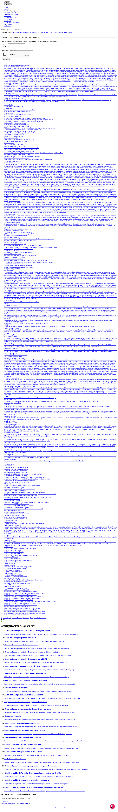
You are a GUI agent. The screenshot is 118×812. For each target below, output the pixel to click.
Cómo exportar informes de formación (15, 472)
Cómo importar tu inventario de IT (24, 542)
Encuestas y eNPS (9, 442)
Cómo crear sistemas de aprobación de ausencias (52, 192)
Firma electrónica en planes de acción (52, 346)
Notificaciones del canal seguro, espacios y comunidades (20, 548)
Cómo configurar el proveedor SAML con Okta (79, 70)
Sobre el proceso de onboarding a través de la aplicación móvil (59, 95)
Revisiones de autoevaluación (30, 431)
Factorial (27, 803)
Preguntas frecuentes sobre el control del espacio (84, 401)
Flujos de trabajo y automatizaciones (15, 409)
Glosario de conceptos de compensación (73, 277)
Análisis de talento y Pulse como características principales (80, 427)
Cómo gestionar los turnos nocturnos (19, 219)
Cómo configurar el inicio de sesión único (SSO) (94, 68)
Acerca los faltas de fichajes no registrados (66, 171)
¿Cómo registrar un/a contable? (68, 275)
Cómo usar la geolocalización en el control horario (31, 166)
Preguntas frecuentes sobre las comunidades (80, 451)
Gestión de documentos (11, 336)
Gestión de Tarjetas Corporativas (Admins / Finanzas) (68, 315)
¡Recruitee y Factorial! (24, 530)
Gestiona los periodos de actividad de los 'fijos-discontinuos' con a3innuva (65, 287)
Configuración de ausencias (12, 201)
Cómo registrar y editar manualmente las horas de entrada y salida (66, 166)
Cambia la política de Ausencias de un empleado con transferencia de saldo (75, 211)
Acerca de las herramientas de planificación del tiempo (40, 217)
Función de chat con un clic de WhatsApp (95, 363)
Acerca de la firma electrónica (99, 345)
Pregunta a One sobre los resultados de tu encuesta (19, 139)
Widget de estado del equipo (51, 176)
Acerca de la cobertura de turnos (64, 219)
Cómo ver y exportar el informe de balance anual (23, 220)
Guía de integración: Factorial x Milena (85, 283)
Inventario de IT (9, 540)
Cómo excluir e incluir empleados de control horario (56, 168)
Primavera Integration (103, 283)
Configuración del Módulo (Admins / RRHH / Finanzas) (36, 315)
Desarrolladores (9, 538)
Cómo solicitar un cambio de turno (84, 219)
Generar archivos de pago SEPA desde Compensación (45, 277)
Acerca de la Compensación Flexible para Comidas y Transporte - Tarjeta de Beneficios (29, 292)
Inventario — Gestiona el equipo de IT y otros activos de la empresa (34, 545)
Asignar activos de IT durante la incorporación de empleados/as (68, 543)
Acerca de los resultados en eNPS (62, 444)
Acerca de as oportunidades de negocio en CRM (37, 326)
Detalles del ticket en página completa (15, 568)
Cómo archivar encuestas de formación (15, 519)
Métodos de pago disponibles (12, 586)
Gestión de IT (8, 533)
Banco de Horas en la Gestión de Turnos (69, 220)
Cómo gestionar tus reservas (61, 401)
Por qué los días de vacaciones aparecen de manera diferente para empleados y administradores (76, 199)
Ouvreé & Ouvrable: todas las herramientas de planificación (97, 225)
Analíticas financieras (10, 305)
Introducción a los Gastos (11, 315)
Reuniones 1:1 (8, 454)
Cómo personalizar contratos (76, 381)
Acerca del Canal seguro (11, 439)
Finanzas (7, 303)
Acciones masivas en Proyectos (13, 264)
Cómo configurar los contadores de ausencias (79, 202)
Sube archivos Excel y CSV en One (14, 146)
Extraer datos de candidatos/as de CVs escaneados (24, 374)
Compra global (112, 537)
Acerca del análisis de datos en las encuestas (39, 444)
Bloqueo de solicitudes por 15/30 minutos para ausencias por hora (81, 196)
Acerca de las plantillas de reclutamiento (66, 360)
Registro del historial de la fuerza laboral (92, 307)
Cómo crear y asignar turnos (89, 216)
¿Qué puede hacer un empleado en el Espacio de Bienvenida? (95, 76)
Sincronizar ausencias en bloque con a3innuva (30, 287)
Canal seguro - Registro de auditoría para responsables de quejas (31, 441)
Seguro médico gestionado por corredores (24, 298)
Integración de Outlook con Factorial (106, 527)
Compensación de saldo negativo (91, 181)
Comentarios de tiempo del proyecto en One (17, 154)
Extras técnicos (76, 317)
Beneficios (7, 290)
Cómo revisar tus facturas (11, 578)
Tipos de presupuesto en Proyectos (14, 257)
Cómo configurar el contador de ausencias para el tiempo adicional (80, 204)
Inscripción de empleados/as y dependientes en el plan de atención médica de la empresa (60, 295)
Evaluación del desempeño (12, 424)
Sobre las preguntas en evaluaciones (82, 426)
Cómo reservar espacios (26, 401)
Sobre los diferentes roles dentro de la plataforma (78, 388)
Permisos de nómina (70, 408)
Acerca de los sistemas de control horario (96, 169)
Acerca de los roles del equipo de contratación (77, 371)
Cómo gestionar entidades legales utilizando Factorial (19, 68)
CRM (6, 325)
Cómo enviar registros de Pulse (75, 461)
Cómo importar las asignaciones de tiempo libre (88, 207)
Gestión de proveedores (26, 323)
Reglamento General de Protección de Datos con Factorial (66, 363)
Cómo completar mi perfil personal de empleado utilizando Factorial (40, 85)
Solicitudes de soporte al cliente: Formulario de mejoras (20, 595)
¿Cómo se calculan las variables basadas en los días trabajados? (73, 278)
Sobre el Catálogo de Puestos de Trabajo (16, 388)
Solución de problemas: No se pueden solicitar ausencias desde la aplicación (26, 199)
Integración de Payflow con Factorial (15, 528)
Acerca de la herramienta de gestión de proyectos (18, 232)
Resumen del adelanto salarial (13, 302)
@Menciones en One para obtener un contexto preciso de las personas (24, 118)
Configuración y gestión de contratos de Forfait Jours (79, 177)
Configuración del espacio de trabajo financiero (77, 310)
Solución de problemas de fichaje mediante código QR (99, 182)
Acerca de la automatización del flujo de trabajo (18, 411)
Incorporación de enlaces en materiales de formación (19, 480)
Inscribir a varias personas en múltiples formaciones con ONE (22, 156)
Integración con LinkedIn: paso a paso (33, 532)
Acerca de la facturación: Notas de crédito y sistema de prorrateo (23, 580)
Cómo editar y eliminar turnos (107, 216)
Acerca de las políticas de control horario (16, 164)
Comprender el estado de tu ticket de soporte (17, 606)
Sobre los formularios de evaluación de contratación (58, 365)
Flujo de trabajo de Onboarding (88, 411)
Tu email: (5, 44)
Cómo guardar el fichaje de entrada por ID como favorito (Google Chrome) (82, 176)
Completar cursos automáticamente (14, 487)
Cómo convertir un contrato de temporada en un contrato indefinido (53, 383)
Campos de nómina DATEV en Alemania (25, 288)
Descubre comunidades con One (13, 106)
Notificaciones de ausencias (12, 558)
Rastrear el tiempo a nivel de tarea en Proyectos (18, 265)
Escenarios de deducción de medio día (69, 225)
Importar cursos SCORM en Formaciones (16, 504)
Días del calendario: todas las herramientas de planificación (46, 224)
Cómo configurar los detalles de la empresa (48, 68)
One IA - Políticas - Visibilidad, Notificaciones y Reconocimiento (23, 133)
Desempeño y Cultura (10, 422)
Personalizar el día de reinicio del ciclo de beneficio (19, 295)
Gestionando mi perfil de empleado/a (15, 83)
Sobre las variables (42, 351)
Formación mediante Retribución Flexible (105, 293)
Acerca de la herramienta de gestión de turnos (68, 216)
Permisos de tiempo (25, 408)
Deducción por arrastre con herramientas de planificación (40, 225)
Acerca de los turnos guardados (66, 217)
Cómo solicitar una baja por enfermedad (82, 197)
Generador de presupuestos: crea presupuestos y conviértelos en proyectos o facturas (28, 262)
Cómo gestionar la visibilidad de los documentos (68, 340)
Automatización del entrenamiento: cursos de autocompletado (22, 485)
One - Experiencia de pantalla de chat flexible (17, 115)
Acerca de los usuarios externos (29, 406)
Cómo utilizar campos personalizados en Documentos (54, 338)
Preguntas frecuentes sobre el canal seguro (31, 439)
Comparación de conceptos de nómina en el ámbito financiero (22, 312)
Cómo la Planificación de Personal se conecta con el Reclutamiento (71, 331)
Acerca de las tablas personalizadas (41, 73)
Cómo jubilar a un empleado (42, 91)
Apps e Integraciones (10, 520)
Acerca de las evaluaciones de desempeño (105, 426)
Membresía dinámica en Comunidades (15, 452)
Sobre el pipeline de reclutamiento (88, 360)
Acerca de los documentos (12, 338)
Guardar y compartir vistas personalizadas (95, 80)
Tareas (6, 396)
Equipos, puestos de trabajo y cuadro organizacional (19, 386)
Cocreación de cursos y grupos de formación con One (20, 131)
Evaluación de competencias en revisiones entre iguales (93, 434)
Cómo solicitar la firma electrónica (14, 345)
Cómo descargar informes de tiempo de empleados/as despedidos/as (63, 182)
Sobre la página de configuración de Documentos (102, 338)
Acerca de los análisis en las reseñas (14, 426)
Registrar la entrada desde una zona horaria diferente (19, 184)
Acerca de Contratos (37, 379)
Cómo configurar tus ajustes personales (79, 86)
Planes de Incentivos (98, 278)
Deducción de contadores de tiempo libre (16, 224)
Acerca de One (8, 105)
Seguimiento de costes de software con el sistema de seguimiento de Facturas (73, 320)
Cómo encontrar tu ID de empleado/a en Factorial (31, 88)
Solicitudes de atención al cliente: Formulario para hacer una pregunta (24, 593)
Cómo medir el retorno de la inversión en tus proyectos (20, 255)
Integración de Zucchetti (45, 283)
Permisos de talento (37, 408)
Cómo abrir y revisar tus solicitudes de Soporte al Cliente (20, 591)
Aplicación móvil (9, 93)
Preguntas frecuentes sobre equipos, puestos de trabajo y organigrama (35, 389)
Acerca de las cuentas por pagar (13, 321)
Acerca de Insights (9, 418)
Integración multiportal (32, 371)
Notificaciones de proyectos (12, 550)
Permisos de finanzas (83, 408)
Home (6, 7)
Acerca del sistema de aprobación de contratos (72, 379)
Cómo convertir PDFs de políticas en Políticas (47, 341)
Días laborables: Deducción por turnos (98, 224)
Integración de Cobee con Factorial (69, 527)
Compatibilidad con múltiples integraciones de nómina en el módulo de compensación (42, 285)
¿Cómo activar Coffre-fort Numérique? (15, 355)
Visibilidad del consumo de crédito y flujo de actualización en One (23, 121)
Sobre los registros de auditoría (35, 71)
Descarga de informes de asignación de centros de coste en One (22, 129)
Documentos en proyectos (12, 250)
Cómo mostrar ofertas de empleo (95, 366)
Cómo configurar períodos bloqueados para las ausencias (49, 191)
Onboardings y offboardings (72, 537)
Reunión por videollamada (58, 456)
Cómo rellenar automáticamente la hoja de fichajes (38, 171)
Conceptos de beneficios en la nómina (29, 293)
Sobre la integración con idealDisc (48, 527)
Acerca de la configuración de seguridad (42, 75)
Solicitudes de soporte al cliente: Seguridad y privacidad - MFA (22, 603)
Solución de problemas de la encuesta (35, 447)
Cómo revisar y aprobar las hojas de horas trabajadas (26, 168)
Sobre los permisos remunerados (19, 194)
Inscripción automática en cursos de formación (17, 514)
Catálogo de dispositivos (42, 543)
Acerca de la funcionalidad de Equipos (39, 388)
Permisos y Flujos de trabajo (12, 403)
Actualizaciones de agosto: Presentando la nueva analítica (46, 418)
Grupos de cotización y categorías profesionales (45, 391)
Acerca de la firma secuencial (71, 346)
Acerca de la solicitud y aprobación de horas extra (86, 168)
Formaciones (8, 466)
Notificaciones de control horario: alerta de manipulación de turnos (41, 179)
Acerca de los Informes (22, 418)
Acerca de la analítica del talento (53, 427)
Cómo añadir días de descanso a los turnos (42, 219)
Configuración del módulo (40, 323)
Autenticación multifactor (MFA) (23, 76)
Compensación (8, 270)
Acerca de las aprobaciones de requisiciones (29, 365)
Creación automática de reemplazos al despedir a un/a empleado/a (30, 384)
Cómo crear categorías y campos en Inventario (67, 545)
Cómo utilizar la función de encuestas (15, 444)
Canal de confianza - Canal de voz (85, 439)
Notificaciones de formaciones (13, 553)
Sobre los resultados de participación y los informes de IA (48, 461)
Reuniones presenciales (43, 456)
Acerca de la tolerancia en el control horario (41, 164)
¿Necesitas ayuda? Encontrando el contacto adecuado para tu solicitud (24, 613)
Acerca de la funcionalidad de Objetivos (16, 434)
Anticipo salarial (9, 300)
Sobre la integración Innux (12, 527)
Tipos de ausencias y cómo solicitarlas (105, 197)
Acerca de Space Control (11, 401)
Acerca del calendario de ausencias (48, 189)
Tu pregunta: (6, 46)
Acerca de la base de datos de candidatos (16, 360)
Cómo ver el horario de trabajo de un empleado (63, 90)
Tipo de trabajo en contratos (57, 384)
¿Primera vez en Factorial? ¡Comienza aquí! (17, 65)
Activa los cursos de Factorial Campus (15, 517)
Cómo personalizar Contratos (94, 379)
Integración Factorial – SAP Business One (56, 532)
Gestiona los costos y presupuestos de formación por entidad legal (23, 509)
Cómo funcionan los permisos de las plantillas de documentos (22, 350)
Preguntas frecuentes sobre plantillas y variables (62, 351)
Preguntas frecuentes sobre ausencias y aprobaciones (82, 192)
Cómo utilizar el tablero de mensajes (78, 361)
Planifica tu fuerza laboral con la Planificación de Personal (94, 312)
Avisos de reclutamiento (11, 557)
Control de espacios (10, 399)
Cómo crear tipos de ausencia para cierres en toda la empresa (74, 194)
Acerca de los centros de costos (35, 307)
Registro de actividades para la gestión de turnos (96, 220)
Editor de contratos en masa (26, 383)
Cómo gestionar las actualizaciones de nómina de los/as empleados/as (83, 272)
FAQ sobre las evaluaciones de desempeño (30, 427)
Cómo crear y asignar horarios (58, 169)
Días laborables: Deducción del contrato (74, 224)
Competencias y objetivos (11, 432)
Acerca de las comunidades (59, 451)
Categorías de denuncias (68, 439)
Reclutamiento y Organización (13, 356)
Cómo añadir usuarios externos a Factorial (27, 361)
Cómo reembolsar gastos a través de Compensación (29, 273)
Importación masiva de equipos (22, 391)
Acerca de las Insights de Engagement (47, 446)
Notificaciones (8, 547)
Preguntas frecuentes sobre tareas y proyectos (17, 229)
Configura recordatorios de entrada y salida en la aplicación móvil (44, 177)
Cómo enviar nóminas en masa (44, 340)
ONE (6, 103)
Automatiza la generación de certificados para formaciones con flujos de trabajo (27, 479)
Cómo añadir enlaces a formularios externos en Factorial (44, 101)
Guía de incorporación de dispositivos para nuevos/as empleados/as (81, 542)
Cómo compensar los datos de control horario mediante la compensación (38, 275)
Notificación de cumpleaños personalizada (25, 413)
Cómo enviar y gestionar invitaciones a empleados (86, 100)
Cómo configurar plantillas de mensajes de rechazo (98, 369)
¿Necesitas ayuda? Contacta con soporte (16, 588)
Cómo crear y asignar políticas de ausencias (53, 202)
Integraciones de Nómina (11, 282)
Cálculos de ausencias (68, 207)
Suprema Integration (10, 522)
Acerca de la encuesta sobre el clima (86, 446)
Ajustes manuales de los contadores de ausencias (35, 209)
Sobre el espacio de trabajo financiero (15, 307)
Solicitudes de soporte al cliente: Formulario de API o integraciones (23, 596)
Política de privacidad (18, 803)
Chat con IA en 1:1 (30, 456)
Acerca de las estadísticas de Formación (15, 470)
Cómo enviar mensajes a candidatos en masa (104, 371)
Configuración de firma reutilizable (90, 346)
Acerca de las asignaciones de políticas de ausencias (88, 206)
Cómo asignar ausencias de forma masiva (104, 194)
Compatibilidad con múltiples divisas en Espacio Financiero (62, 307)
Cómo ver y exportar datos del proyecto (15, 235)
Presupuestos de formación (12, 499)
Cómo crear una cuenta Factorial (70, 68)
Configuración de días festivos (27, 197)
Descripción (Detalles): (9, 50)
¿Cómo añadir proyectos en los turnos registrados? (19, 234)
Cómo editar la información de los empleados (47, 78)
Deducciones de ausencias (12, 222)
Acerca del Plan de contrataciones (77, 373)
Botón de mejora (9, 143)
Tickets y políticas (9, 563)
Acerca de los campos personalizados (20, 73)
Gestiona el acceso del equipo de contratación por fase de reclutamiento (60, 374)
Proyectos (7, 227)
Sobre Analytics (16, 419)
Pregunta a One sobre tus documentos (15, 123)
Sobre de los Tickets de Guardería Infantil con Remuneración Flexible (76, 292)
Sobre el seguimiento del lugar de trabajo (66, 164)
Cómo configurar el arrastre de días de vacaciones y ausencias (43, 207)
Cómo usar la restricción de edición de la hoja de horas (56, 174)
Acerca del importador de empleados (83, 81)
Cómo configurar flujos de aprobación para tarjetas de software (32, 320)
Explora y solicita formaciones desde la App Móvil (19, 505)
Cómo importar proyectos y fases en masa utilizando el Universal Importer (25, 260)
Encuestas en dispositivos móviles (14, 447)
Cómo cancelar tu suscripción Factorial (15, 581)
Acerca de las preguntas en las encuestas (24, 446)
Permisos (7, 404)
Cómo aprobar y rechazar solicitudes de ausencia (18, 191)
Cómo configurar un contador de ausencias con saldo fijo (44, 204)
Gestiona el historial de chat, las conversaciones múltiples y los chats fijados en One (28, 119)
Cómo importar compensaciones (53, 272)
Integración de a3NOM (30, 283)
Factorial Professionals (84, 275)
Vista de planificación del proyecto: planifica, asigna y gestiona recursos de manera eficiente (31, 247)
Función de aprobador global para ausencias (17, 196)
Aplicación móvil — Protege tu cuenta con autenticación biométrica (48, 96)
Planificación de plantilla (11, 328)
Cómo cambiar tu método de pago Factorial (17, 583)
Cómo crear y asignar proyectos (13, 230)
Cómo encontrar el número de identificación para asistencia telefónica (24, 611)
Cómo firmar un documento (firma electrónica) (38, 345)
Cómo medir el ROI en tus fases (13, 259)
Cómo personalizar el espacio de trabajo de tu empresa (81, 71)
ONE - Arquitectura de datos (12, 116)
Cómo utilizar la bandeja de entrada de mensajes (53, 361)
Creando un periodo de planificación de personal (41, 330)
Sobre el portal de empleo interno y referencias (42, 366)
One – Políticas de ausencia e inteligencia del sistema (19, 110)
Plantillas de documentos (11, 348)
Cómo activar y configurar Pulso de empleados (18, 461)
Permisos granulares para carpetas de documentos (69, 406)
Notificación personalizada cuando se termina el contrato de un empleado (59, 413)
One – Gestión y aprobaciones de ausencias (17, 111)
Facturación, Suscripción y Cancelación (15, 576)
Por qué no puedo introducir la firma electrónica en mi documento (71, 345)
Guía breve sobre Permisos (12, 406)
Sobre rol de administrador (46, 406)
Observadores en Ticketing (12, 570)
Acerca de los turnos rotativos (83, 217)
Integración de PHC (68, 283)
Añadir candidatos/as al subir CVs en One (16, 141)
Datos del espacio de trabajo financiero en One (18, 126)
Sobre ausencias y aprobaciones (99, 191)
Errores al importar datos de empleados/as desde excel (86, 73)
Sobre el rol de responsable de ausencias (26, 192)
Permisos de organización (11, 408)
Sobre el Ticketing (9, 565)
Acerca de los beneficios (48, 293)
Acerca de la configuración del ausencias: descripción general (54, 32)
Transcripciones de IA (72, 456)
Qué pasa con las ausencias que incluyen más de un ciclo (36, 206)
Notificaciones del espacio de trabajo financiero (18, 560)
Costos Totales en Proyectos (12, 254)
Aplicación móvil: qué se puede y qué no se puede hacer (36, 80)
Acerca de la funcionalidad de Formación (16, 467)
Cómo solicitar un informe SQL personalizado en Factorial (21, 610)
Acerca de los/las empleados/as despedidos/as (17, 379)
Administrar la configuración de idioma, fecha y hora (33, 90)
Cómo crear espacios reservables (43, 401)
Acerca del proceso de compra (104, 320)
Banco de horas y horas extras (31, 174)
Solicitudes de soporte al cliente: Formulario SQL (18, 600)
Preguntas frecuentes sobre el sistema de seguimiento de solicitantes (63, 369)
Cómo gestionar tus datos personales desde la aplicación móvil (22, 95)
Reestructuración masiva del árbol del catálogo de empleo (100, 391)
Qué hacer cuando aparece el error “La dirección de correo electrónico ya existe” (27, 100)
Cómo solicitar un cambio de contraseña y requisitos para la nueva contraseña (68, 88)
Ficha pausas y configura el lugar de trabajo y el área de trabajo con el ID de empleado (52, 186)
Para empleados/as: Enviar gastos (94, 315)
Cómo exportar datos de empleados (55, 71)
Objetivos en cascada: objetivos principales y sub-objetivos (33, 436)
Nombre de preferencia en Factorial (87, 90)
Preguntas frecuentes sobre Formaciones (16, 469)
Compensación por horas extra (24, 172)
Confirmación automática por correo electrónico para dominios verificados (72, 91)
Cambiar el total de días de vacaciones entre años (63, 209)
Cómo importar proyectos (11, 237)
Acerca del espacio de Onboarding (83, 365)
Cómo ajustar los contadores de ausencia (78, 191)
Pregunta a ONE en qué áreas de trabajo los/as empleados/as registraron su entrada (28, 159)
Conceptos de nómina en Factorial (14, 272)
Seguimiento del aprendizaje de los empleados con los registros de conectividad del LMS (30, 494)
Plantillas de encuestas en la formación (15, 484)
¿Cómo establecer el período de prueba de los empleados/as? (73, 389)
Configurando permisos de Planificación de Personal (36, 331)
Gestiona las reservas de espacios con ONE (17, 124)
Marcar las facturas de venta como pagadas (82, 326)
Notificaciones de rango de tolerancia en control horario (20, 555)
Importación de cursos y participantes (15, 490)
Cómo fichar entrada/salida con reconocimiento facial (87, 174)
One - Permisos (8, 113)
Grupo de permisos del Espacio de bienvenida (97, 406)
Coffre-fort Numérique (11, 353)
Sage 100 (90, 287)
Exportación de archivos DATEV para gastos (50, 288)
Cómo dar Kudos (9, 464)
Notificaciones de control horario (14, 552)
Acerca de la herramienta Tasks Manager (44, 398)
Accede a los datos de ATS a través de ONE (54, 373)
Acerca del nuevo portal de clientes (14, 585)
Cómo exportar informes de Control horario (91, 171)
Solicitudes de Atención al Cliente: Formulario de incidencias (22, 598)
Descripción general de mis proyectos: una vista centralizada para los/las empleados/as (29, 239)
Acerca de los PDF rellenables (28, 351)
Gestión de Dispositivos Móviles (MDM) (41, 537)
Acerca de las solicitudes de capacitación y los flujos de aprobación (23, 474)
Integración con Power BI (39, 530)
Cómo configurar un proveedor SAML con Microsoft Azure (47, 70)
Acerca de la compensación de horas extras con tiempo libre (64, 181)
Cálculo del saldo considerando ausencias (73, 179)
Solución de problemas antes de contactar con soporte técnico (22, 608)
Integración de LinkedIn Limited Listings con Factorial (55, 528)
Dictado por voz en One (11, 138)
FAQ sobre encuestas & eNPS (106, 446)
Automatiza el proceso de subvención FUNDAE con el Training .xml (24, 477)
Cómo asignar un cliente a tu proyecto (15, 244)
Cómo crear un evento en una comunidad (105, 451)
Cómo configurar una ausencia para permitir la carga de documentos (33, 211)
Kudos (6, 462)
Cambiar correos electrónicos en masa (29, 81)
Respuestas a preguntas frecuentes (14, 98)
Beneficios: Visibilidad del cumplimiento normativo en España (81, 297)
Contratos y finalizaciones (11, 378)
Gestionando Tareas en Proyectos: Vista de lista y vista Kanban (22, 245)
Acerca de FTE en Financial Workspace (103, 310)
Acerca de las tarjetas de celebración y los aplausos (36, 451)
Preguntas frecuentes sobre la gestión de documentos (19, 340)
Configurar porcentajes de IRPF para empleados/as (67, 80)
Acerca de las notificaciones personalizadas (44, 411)
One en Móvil (8, 108)
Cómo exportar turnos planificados (14, 217)
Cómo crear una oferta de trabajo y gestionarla (39, 368)
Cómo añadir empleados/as (62, 75)
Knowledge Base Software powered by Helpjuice (59, 807)
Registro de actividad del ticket (13, 571)
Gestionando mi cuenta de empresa (14, 67)
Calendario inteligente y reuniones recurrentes (36, 457)
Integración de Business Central (56, 530)
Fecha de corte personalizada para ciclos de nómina (40, 278)
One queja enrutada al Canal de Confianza (16, 158)
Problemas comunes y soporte (44, 317)
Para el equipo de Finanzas (27, 317)
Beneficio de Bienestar (61, 293)
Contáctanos (4, 802)
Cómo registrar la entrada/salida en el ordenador (35, 169)
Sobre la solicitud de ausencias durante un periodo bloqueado (96, 189)
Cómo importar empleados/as (68, 76)
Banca (17, 323)
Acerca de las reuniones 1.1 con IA (14, 456)
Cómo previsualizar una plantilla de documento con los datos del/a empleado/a (86, 350)
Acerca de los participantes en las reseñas (59, 426)
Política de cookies (6, 803)
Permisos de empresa (49, 408)
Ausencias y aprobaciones (12, 187)
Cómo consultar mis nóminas (79, 338)
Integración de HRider (32, 528)
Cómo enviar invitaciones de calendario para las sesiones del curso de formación (27, 497)
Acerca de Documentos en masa (29, 338)
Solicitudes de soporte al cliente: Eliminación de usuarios (20, 605)
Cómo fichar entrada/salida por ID (88, 164)
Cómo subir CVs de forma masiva (89, 368)
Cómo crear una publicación (12, 451)
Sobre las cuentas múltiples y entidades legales (83, 75)
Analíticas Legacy (9, 421)
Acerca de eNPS (95, 444)
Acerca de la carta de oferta (12, 363)
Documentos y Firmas (10, 335)
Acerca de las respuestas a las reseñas (36, 426)
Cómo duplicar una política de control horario (91, 186)
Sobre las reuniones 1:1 (11, 427)
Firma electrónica (9, 343)
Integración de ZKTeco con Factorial (76, 530)
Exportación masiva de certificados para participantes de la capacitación (25, 492)
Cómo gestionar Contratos (51, 379)
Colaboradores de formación (12, 510)
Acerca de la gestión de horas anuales (26, 381)
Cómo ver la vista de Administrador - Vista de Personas (20, 240)
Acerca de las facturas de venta (13, 326)
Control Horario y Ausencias (12, 161)
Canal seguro (8, 437)
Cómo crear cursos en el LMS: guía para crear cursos (19, 489)
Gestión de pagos (9, 323)
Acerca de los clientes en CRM (60, 326)
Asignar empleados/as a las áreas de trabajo (17, 393)
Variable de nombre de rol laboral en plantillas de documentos (94, 351)
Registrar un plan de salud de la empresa (80, 293)
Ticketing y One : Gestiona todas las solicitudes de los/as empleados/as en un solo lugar (29, 128)
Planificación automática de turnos (48, 220)
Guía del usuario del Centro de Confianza (16, 615)
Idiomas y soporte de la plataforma (62, 100)
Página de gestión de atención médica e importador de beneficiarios (43, 297)
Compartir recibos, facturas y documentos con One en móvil (21, 148)
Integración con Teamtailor (79, 528)
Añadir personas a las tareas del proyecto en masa (18, 267)
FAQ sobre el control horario (76, 169)
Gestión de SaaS (58, 537)
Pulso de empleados (10, 459)
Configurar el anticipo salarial (30, 302)
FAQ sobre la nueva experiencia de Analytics (76, 418)
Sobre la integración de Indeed (29, 527)
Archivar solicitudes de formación (14, 512)
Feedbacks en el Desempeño (12, 431)
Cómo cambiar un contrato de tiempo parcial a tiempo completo (92, 383)
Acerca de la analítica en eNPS (81, 444)
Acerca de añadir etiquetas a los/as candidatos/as (35, 363)
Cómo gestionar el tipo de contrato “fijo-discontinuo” (52, 381)
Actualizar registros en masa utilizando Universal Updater (90, 393)
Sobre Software (8, 320)
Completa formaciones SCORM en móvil (16, 507)
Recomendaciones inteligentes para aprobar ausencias (45, 196)
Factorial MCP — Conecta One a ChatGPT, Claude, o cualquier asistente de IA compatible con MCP (33, 153)
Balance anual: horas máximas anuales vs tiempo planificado (50, 172)
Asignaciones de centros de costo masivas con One (19, 151)
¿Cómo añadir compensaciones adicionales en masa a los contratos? (64, 273)
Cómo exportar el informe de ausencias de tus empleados (20, 189)
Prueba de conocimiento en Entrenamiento (16, 482)
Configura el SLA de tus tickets (13, 575)
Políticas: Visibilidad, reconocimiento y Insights (18, 567)
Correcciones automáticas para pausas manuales (99, 179)
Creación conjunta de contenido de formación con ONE (20, 495)
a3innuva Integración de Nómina (14, 283)
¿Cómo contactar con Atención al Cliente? (23, 32)
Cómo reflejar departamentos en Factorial (71, 391)
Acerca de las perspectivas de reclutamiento (66, 368)
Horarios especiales (74, 172)
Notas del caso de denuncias (52, 439)
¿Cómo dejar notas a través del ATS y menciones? (70, 366)
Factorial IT (7, 535)
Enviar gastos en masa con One (13, 144)
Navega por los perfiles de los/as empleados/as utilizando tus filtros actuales (52, 393)
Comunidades (8, 449)
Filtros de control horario (36, 182)
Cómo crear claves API (19, 71)
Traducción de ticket (10, 573)
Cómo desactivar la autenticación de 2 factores (46, 76)
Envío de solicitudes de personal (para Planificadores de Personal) (75, 330)
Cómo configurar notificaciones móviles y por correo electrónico (79, 85)
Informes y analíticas (10, 416)
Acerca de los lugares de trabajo (61, 73)
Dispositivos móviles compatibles (87, 95)
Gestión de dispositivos (87, 537)
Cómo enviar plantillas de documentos (51, 350)
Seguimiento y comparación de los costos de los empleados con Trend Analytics (69, 308)
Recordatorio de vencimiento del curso (15, 475)
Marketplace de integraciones (12, 525)
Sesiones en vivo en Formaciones (14, 515)
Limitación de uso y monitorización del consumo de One (20, 149)
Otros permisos (59, 408)
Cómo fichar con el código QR (94, 166)
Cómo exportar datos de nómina (34, 272)
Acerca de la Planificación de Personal (15, 330)
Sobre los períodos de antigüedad (62, 206)
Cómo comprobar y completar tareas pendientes (18, 398)
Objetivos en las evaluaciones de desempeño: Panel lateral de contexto (91, 429)
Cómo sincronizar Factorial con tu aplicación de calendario (50, 86)
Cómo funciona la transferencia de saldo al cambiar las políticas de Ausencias (43, 212)
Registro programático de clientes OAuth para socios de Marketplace (24, 523)
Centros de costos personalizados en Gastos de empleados (46, 310)
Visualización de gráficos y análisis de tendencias (31, 308)
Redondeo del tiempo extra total (44, 184)
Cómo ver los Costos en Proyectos (14, 242)
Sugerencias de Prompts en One (13, 136)
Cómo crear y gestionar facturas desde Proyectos (18, 249)
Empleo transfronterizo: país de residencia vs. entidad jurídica (78, 78)
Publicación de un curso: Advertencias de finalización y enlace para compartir (26, 502)
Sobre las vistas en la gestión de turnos (43, 216)
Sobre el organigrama (57, 388)
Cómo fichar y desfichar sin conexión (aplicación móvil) (70, 184)
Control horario (8, 163)
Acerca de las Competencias (36, 434)
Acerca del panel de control (12, 85)
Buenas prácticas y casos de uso (63, 317)
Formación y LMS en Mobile (12, 500)
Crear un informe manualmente (30, 419)
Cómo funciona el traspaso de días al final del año (92, 209)
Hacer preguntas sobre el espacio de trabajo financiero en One (59, 312)
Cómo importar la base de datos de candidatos (102, 361)
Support (6, 9)
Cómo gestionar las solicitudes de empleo (52, 371)
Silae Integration (57, 283)
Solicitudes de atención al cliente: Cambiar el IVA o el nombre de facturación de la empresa (30, 601)
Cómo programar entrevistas (102, 365)
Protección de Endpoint (101, 537)
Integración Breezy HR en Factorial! (98, 528)
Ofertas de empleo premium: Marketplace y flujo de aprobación (22, 373)
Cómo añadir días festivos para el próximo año (43, 194)
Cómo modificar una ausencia (61, 197)
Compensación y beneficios (12, 269)
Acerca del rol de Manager (100, 388)
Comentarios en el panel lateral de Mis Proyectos (18, 252)
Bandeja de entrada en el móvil (20, 96)
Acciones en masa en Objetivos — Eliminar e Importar (61, 434)
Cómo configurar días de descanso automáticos (18, 216)
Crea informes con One (96, 418)
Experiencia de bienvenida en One (14, 134)
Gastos (6, 313)
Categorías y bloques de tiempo (37, 181)
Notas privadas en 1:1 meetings (88, 456)
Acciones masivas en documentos (92, 340)
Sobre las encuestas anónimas (67, 446)
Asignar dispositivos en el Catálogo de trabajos (48, 542)
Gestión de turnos (9, 214)
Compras (7, 318)
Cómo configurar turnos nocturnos (90, 172)
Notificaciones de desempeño (12, 562)
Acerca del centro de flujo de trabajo (68, 411)
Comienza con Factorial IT (12, 537)
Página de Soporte (6, 618)
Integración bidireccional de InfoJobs (80, 532)
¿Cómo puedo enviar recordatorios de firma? (27, 346)
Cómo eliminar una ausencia (44, 197)
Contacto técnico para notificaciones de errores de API (56, 81)
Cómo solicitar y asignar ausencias (68, 189)
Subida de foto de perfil (105, 90)
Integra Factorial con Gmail (87, 527)
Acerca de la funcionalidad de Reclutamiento (41, 360)
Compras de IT (24, 537)
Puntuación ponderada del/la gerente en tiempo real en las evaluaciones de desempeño (46, 429)
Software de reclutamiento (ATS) (14, 358)
